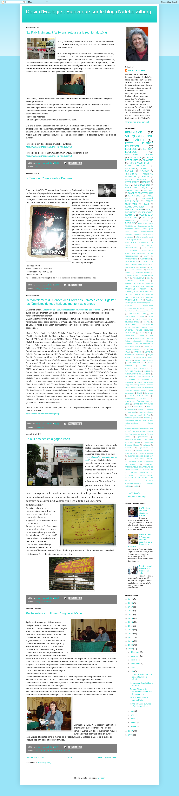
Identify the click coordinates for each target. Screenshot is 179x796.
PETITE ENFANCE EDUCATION (56, 751)
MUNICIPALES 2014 (139, 163)
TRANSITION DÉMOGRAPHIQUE (137, 401)
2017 (130, 614)
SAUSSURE (146, 379)
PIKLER (144, 365)
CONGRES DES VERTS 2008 (140, 193)
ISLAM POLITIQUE (135, 166)
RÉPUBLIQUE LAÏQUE (136, 188)
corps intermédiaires (146, 412)
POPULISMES (131, 212)
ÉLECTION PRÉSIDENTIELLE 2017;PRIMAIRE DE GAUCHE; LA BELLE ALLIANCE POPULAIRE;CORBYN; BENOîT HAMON (139, 480)
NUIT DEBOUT (148, 360)
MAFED (147, 346)
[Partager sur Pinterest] (80, 163)
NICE (148, 210)
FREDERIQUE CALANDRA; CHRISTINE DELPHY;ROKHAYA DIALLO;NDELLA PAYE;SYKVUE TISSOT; (139, 286)
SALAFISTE (133, 379)
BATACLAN (130, 168)
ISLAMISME (148, 160)
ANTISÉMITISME (131, 259)
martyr (138, 442)
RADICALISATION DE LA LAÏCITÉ (137, 374)
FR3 (148, 278)
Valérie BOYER (139, 407)
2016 (130, 618)
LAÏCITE (38, 167)
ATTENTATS (135, 157)
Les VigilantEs (134, 493)
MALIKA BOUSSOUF (133, 349)
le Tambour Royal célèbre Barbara (49, 178)
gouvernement (143, 437)
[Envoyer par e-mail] (69, 163)
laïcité (145, 221)
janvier (134, 726)
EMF (151, 267)
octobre (134, 660)
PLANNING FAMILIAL (133, 371)
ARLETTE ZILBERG (137, 70)
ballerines (150, 409)
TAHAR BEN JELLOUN (139, 396)
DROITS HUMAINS (135, 180)
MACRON (146, 182)
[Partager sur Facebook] (77, 163)
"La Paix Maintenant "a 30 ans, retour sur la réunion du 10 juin (67, 32)
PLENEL (147, 371)
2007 (130, 731)
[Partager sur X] (75, 163)
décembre (135, 652)
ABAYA (146, 256)
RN (126, 376)
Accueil (71, 758)
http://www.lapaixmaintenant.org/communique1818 (49, 147)
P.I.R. (127, 185)
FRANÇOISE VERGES (135, 281)
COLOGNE (148, 190)
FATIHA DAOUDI (147, 275)
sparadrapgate (130, 453)
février (134, 722)
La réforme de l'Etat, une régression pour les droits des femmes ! (72, 310)
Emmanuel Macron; (131, 275)
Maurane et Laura (144, 357)
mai (132, 711)
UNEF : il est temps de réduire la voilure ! (144, 511)
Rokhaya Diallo (135, 376)
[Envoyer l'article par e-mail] (65, 163)
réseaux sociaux (142, 450)
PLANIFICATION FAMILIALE (136, 368)
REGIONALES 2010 (142, 185)
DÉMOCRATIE (131, 155)
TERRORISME (131, 174)
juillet (133, 667)
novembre (135, 656)
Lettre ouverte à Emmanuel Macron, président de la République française (140, 541)
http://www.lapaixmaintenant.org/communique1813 (49, 156)
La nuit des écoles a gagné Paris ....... (51, 439)
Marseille (141, 355)
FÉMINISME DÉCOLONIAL (137, 314)
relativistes (128, 448)
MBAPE (147, 352)
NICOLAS (128, 360)
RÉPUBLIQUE (148, 376)
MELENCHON (130, 355)
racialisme (146, 445)
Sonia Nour (149, 393)
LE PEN (147, 322)
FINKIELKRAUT (138, 278)
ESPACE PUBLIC (135, 270)
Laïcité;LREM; (130, 335)
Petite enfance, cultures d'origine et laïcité (54, 613)
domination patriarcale (133, 417)
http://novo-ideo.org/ (137, 496)
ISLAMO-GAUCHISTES (135, 207)
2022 (130, 599)
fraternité (147, 417)
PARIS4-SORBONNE (136, 363)
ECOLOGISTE (130, 267)
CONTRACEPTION (132, 261)
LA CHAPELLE (141, 319)
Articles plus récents (35, 758)
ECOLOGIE (131, 149)
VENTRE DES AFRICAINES (143, 404)
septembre (136, 663)
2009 (130, 645)
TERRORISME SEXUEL (135, 398)
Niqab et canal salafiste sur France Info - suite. (145, 569)
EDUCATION (142, 267)
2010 (130, 641)
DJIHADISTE (144, 168)
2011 (130, 637)
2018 (130, 610)
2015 (130, 622)
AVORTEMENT (145, 259)
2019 (130, 607)
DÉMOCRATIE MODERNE (141, 264)
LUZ (149, 333)
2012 (130, 633)
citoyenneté (132, 412)
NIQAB (137, 360)
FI (128, 278)
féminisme (129, 221)
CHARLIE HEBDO (132, 190)
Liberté (142, 335)
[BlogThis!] (72, 163)
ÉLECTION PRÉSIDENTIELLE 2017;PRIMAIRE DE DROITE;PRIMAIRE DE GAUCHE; (139, 461)
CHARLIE (149, 155)
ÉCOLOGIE (130, 223)
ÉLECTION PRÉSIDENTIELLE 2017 (140, 456)
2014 (130, 626)
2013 (130, 630)
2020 (130, 603)
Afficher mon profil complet (137, 122)
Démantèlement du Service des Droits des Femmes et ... (141, 691)
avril (133, 715)
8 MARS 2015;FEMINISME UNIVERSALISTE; (139, 245)
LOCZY (141, 333)
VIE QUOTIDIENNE (43, 289)
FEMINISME (40, 427)
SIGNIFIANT (129, 382)
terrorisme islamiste (146, 453)
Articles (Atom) (44, 762)
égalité (136, 486)
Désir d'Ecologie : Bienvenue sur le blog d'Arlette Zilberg (88, 11)
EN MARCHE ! (135, 196)
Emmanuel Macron (143, 272)
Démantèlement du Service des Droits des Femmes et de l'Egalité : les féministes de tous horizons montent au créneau (71, 301)
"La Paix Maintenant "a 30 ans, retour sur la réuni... (141, 676)
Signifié (139, 393)
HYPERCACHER (132, 182)
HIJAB (146, 204)
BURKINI (145, 177)
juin (132, 671)
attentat (140, 409)
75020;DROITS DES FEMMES (136, 242)
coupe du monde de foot (139, 415)
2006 (130, 735)
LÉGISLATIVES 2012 (134, 210)
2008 (130, 649)
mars (133, 718)
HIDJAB (141, 316)
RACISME (129, 171)
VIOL (129, 407)
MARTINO (137, 352)
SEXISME (144, 171)
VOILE (146, 218)
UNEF (127, 404)
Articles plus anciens (107, 758)
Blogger (101, 778)
